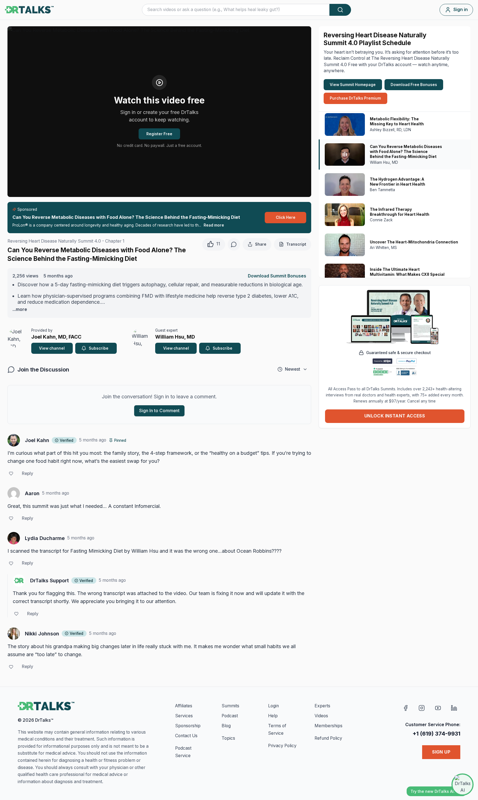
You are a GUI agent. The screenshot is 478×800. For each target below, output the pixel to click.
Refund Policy (328, 738)
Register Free (159, 134)
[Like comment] (10, 473)
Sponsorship (188, 725)
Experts (322, 705)
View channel (52, 348)
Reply (27, 473)
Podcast (230, 715)
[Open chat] (462, 784)
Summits (230, 705)
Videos (321, 715)
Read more (214, 225)
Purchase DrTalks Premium (355, 98)
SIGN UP (441, 752)
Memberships (328, 725)
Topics (228, 738)
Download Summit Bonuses (277, 276)
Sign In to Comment (159, 410)
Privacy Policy (282, 745)
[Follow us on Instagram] (421, 708)
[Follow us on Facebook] (405, 708)
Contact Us (186, 735)
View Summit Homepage (353, 84)
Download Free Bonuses (414, 84)
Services (184, 715)
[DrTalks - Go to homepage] (46, 706)
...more (19, 309)
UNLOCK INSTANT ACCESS (394, 416)
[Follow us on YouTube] (438, 708)
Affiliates (183, 705)
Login (273, 705)
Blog (226, 725)
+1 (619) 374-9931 (436, 733)
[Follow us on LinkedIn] (454, 708)
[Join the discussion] (234, 244)
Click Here (285, 217)
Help (273, 715)
